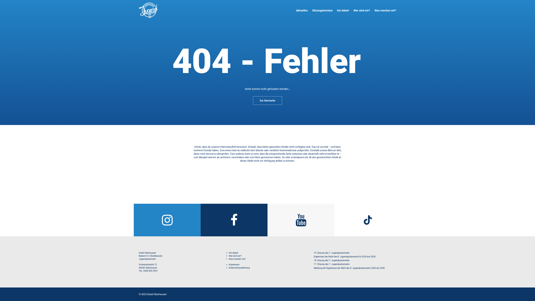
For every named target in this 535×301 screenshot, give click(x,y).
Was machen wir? (385, 10)
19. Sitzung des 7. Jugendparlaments (331, 253)
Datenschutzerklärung (239, 267)
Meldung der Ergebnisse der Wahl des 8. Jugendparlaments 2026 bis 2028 (349, 268)
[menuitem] (303, 10)
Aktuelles (302, 10)
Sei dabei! (343, 10)
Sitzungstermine (322, 10)
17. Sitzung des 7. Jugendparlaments (331, 264)
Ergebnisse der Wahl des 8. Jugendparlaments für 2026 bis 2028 (344, 256)
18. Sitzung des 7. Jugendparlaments (331, 260)
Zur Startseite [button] (267, 100)
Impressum (234, 264)
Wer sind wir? (361, 10)
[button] (167, 224)
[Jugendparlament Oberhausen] (148, 10)
